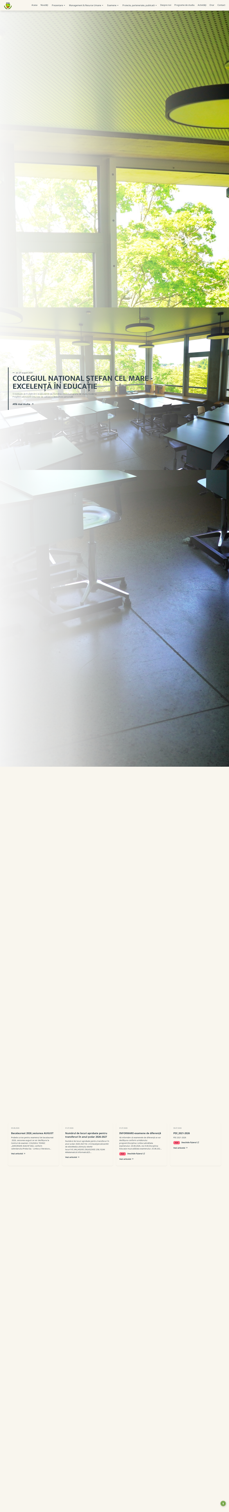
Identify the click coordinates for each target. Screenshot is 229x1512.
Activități (202, 5)
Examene (111, 5)
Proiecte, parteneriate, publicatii (138, 5)
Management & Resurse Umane (85, 5)
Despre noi (165, 5)
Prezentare (57, 5)
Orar (212, 5)
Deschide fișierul (134, 1153)
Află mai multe (21, 404)
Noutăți (44, 5)
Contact (221, 5)
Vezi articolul (17, 1153)
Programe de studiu (184, 5)
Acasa (34, 5)
